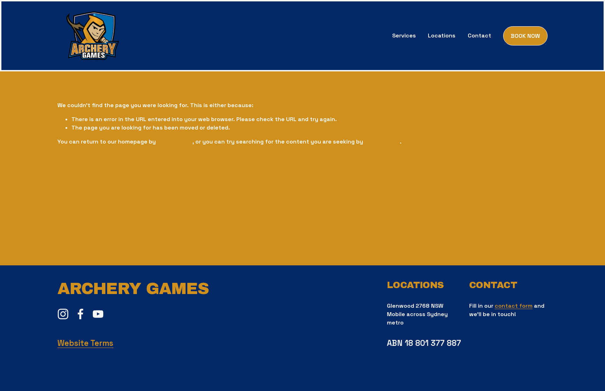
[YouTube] (98, 314)
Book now (525, 36)
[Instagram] (63, 314)
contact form (514, 305)
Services (404, 35)
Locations (442, 35)
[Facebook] (80, 314)
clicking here (175, 141)
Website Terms (85, 343)
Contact (479, 35)
